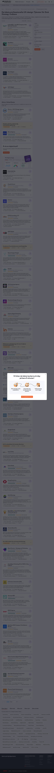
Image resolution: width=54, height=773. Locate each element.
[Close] (45, 374)
